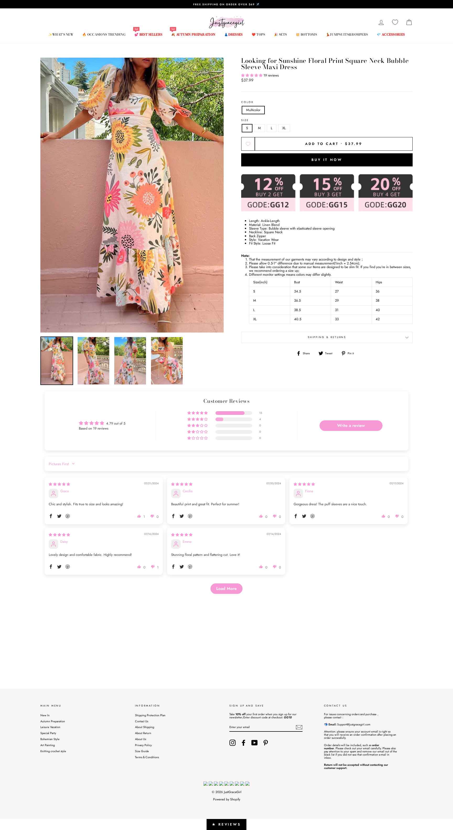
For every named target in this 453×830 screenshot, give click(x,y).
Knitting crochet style (53, 751)
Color (247, 102)
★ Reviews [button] (226, 824)
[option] (226, 4)
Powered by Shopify (226, 799)
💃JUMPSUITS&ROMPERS (347, 34)
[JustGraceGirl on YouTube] (254, 743)
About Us (140, 739)
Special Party (48, 733)
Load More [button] (226, 588)
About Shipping (144, 727)
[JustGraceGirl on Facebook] (243, 743)
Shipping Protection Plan (150, 715)
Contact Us (141, 721)
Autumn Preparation (52, 721)
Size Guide (142, 751)
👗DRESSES (233, 34)
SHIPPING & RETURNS (327, 337)
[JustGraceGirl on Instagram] (232, 743)
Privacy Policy (143, 745)
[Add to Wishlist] (248, 144)
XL (284, 128)
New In (45, 715)
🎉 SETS (280, 34)
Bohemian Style (50, 739)
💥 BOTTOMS (306, 34)
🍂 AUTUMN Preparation (193, 34)
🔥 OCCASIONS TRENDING (104, 34)
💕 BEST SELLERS (148, 34)
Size (245, 120)
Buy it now (326, 159)
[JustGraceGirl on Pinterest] (265, 743)
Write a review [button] (351, 425)
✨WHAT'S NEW (60, 34)
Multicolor (253, 109)
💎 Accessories (391, 34)
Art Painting (47, 745)
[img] (59, 484)
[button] (252, 75)
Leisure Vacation (50, 727)
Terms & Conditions (147, 757)
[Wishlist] (395, 22)
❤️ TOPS (258, 34)
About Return (143, 733)
